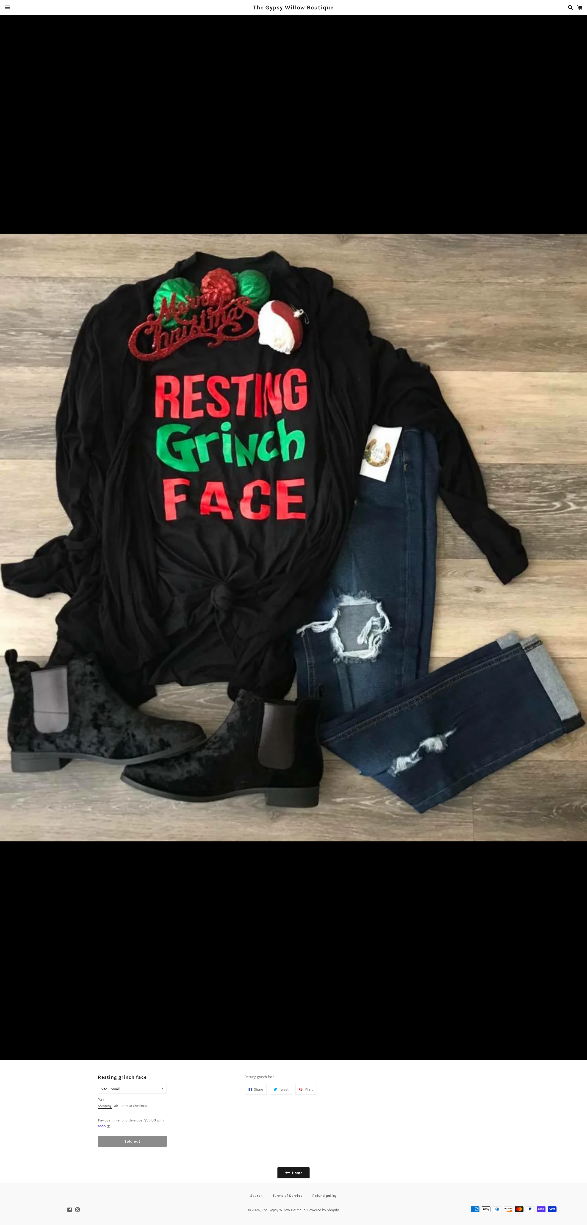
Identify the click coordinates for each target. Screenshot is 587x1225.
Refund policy (324, 1196)
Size (104, 1089)
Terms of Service (287, 1196)
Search (256, 1196)
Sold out (132, 1141)
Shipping (105, 1106)
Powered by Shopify (323, 1210)
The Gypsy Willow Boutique (293, 7)
